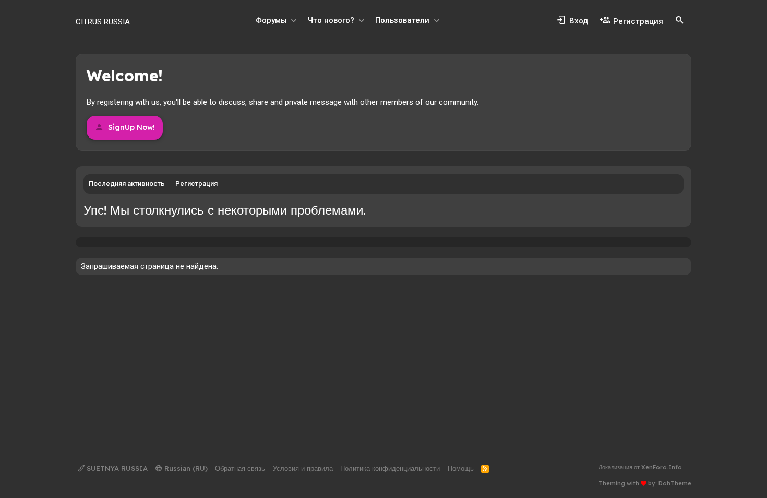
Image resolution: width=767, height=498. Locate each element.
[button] (293, 20)
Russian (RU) (185, 468)
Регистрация (196, 184)
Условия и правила (303, 468)
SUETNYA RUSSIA (116, 468)
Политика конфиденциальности (390, 468)
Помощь (461, 468)
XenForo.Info (661, 467)
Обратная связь (240, 468)
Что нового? (331, 20)
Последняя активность (127, 184)
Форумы (271, 20)
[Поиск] (679, 20)
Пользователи (402, 20)
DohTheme (674, 483)
